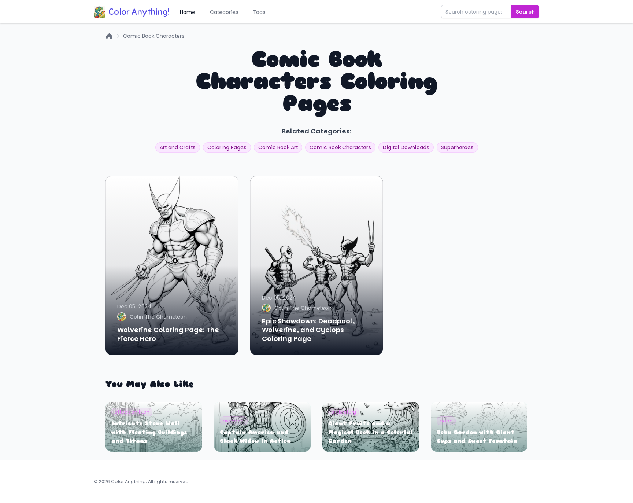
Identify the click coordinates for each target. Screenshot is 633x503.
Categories (224, 12)
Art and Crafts (178, 147)
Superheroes (457, 147)
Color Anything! (139, 11)
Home (187, 12)
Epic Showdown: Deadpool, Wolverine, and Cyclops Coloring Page (308, 329)
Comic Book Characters (154, 36)
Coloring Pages (227, 147)
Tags (259, 12)
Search (525, 11)
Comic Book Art (278, 147)
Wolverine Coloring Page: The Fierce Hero (168, 334)
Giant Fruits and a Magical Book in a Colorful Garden (370, 432)
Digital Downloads (406, 147)
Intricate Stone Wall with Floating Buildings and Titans (149, 432)
